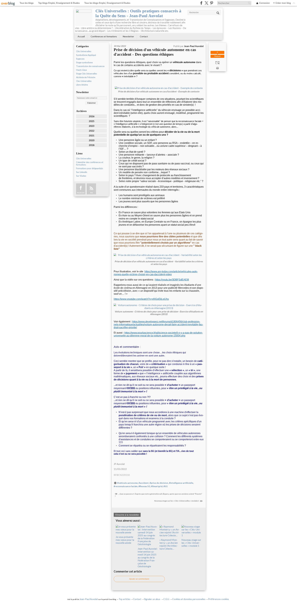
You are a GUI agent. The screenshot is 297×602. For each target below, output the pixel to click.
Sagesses (80, 59)
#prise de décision (159, 483)
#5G (166, 486)
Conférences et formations (104, 36)
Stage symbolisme (84, 62)
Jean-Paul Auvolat (89, 599)
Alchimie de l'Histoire (85, 77)
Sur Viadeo (81, 176)
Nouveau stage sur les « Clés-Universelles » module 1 (177, 501)
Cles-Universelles (84, 81)
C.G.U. (166, 599)
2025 (91, 121)
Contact (144, 36)
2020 (91, 140)
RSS (91, 193)
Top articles (124, 599)
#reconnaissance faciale (126, 486)
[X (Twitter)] (206, 3)
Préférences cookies (218, 599)
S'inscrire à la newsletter (127, 515)
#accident (144, 483)
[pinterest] (211, 3)
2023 (91, 125)
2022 (91, 130)
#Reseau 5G (144, 486)
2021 (91, 135)
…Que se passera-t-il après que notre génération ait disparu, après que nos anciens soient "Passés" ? (158, 495)
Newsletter (128, 36)
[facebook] (201, 3)
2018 (91, 145)
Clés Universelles (83, 51)
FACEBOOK (80, 193)
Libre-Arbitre (82, 85)
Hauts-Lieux (81, 70)
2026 (91, 116)
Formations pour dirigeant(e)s (89, 168)
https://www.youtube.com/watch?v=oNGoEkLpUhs (141, 299)
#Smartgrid (157, 486)
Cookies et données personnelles (188, 599)
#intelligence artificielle (181, 483)
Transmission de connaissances (90, 66)
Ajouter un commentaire (139, 579)
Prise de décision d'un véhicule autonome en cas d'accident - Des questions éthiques (155, 52)
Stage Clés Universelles (86, 73)
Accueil (81, 36)
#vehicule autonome (127, 483)
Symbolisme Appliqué (86, 55)
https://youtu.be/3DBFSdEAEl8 (172, 279)
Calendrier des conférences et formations (89, 163)
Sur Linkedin (81, 172)
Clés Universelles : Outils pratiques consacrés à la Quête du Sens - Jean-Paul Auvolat (138, 13)
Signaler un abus (152, 599)
